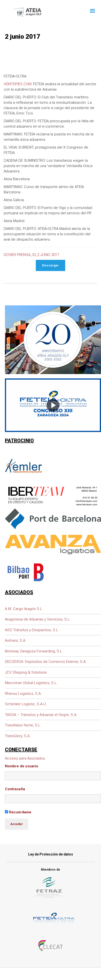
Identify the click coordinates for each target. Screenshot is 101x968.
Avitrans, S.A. (15, 640)
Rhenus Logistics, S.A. (23, 693)
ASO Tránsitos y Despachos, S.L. (32, 630)
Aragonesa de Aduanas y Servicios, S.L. (38, 619)
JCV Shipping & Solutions (26, 672)
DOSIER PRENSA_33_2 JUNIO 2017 (31, 255)
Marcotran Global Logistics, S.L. (31, 683)
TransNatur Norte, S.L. (23, 725)
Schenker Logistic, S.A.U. (26, 704)
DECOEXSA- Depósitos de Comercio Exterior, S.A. (46, 661)
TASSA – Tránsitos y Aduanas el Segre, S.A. (41, 715)
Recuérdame (19, 812)
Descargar (50, 265)
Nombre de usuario (21, 766)
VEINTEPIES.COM (17, 84)
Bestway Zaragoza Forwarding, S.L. (34, 651)
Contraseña (15, 789)
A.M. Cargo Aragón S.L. (24, 609)
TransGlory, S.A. (17, 736)
